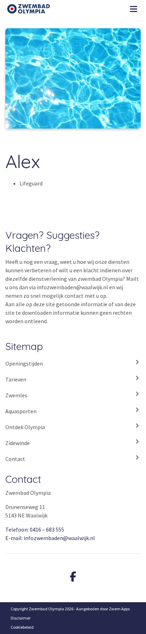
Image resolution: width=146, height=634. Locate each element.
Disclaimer (20, 618)
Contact (15, 458)
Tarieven (15, 379)
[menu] (134, 7)
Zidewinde (17, 442)
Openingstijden (24, 363)
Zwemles (16, 395)
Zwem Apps (119, 608)
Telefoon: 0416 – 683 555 (34, 529)
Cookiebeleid (22, 627)
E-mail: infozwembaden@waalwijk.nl (50, 537)
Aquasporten (20, 411)
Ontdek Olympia (25, 427)
